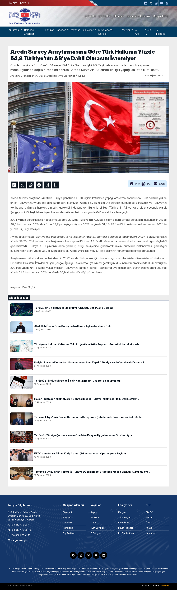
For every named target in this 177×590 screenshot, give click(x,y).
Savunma (68, 517)
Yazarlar (75, 29)
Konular (49, 29)
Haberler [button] (61, 29)
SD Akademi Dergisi (105, 31)
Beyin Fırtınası (125, 528)
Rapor (94, 512)
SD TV (147, 31)
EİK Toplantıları (126, 533)
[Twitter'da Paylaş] (22, 185)
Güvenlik (67, 522)
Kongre (122, 512)
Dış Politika (68, 533)
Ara (137, 33)
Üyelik (149, 522)
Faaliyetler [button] (88, 29)
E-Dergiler (96, 533)
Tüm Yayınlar (97, 528)
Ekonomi (67, 512)
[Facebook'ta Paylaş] (39, 185)
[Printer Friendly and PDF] (147, 183)
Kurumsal (151, 533)
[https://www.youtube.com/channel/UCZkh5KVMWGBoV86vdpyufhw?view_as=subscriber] (161, 3)
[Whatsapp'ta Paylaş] (30, 185)
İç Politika (68, 528)
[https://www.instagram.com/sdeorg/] (156, 3)
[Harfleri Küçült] (55, 185)
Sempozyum (124, 517)
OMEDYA (164, 585)
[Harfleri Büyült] (47, 185)
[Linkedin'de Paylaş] (14, 185)
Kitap (93, 522)
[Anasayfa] (25, 16)
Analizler (95, 517)
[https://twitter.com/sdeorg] (151, 3)
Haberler (161, 33)
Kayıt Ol (24, 2)
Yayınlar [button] (126, 29)
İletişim (13, 2)
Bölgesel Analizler (29, 31)
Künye (149, 528)
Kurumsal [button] (14, 29)
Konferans (123, 522)
